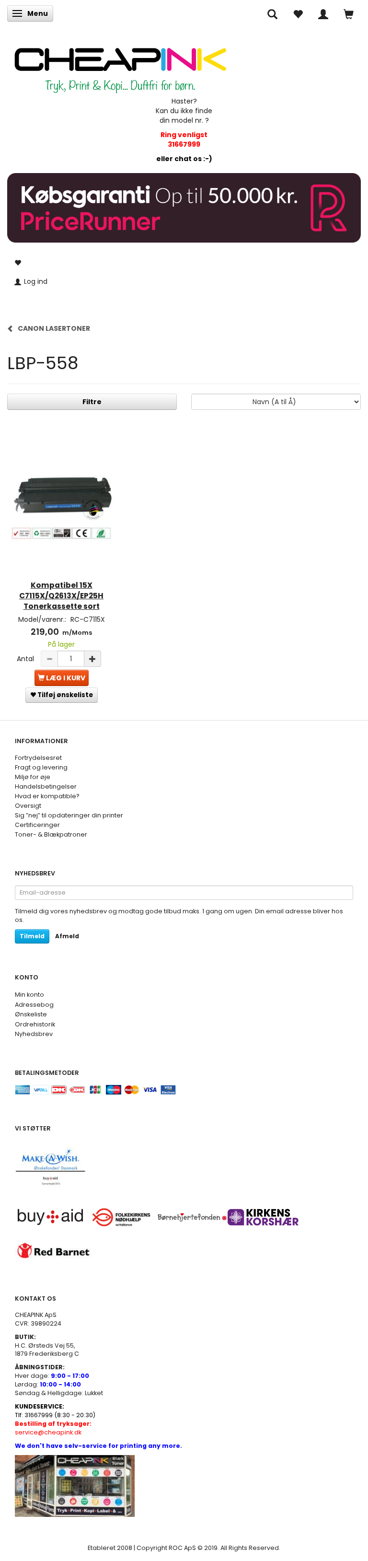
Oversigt (28, 806)
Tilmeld (32, 936)
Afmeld (67, 936)
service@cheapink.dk (53, 1428)
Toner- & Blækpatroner (51, 834)
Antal (26, 659)
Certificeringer (37, 825)
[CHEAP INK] (120, 65)
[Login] (323, 13)
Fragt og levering (41, 767)
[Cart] (348, 13)
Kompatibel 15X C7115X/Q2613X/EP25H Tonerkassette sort (61, 595)
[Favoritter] (298, 13)
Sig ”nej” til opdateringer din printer (69, 815)
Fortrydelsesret (38, 758)
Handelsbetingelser (46, 786)
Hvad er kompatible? (47, 796)
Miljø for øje (32, 777)
